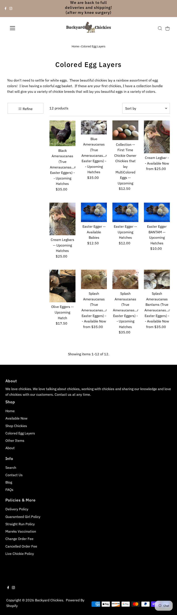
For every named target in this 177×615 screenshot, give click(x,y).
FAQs (9, 489)
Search (10, 467)
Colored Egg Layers (20, 433)
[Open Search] (160, 28)
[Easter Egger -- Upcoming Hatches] (125, 212)
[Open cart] (167, 28)
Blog (8, 482)
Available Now (16, 418)
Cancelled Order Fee (21, 546)
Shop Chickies (16, 426)
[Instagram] (10, 8)
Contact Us (14, 475)
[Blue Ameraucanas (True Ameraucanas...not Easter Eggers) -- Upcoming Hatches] (94, 127)
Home (75, 46)
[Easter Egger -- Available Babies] (94, 212)
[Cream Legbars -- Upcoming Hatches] (62, 219)
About (10, 448)
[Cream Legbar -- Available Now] (157, 136)
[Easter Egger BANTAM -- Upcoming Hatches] (157, 212)
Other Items (14, 440)
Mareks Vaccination (20, 531)
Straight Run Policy (20, 524)
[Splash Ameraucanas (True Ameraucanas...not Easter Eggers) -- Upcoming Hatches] (125, 279)
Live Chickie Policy (19, 553)
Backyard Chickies (49, 600)
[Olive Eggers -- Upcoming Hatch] (62, 286)
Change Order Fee (19, 539)
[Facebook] (6, 8)
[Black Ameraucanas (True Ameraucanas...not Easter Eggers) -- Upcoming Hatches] (62, 133)
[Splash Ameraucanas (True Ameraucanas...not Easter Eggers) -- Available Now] (94, 279)
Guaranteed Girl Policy (22, 516)
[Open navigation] (26, 28)
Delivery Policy (16, 509)
